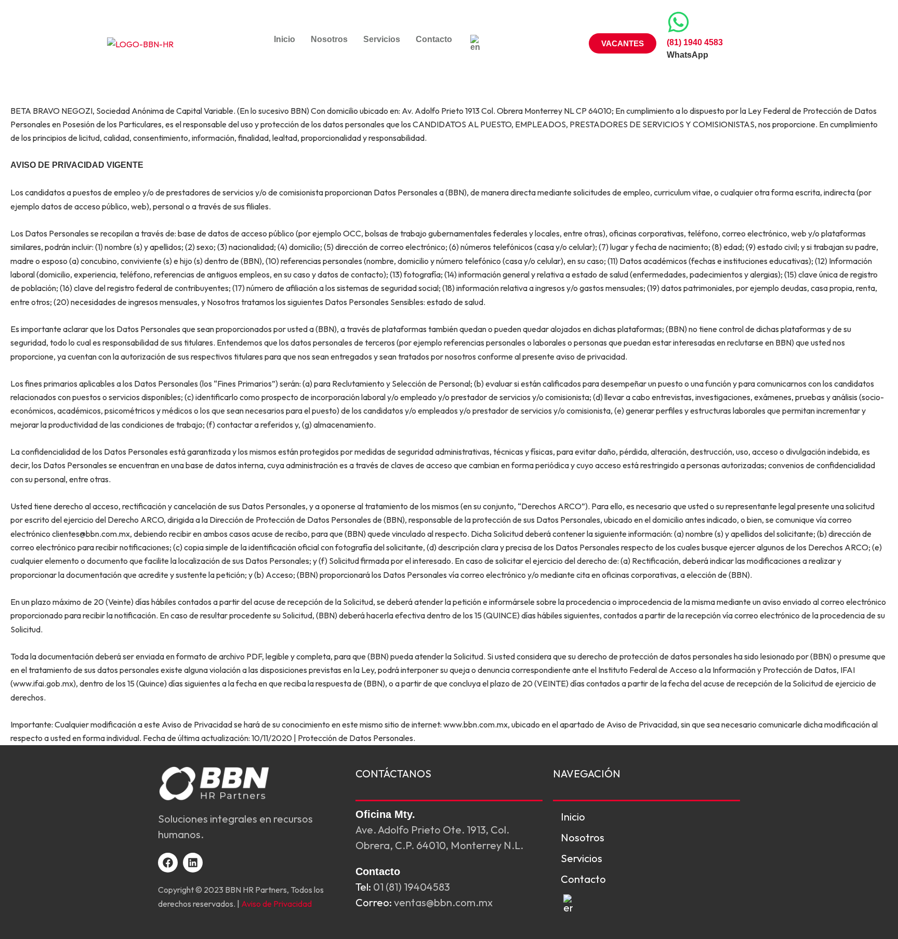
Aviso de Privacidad (276, 903)
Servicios (381, 39)
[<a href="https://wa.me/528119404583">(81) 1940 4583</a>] (678, 22)
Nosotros (329, 39)
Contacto (434, 39)
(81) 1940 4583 (695, 42)
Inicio (284, 39)
